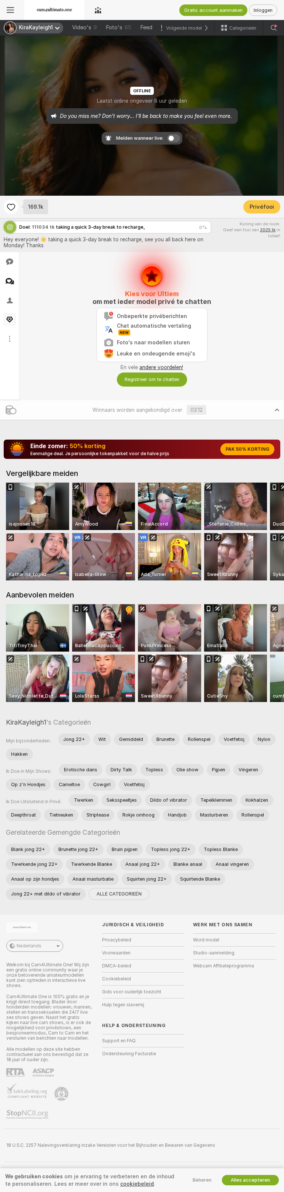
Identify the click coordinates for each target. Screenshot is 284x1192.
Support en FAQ (119, 1040)
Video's (84, 27)
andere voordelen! (161, 367)
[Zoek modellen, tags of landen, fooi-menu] (273, 28)
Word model (206, 940)
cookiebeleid (137, 1184)
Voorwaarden (116, 953)
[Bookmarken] (11, 206)
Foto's (118, 27)
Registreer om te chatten (152, 379)
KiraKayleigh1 (26, 722)
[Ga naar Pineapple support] (62, 1094)
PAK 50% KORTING (247, 449)
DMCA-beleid (116, 965)
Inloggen (263, 10)
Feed (146, 27)
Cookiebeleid (116, 978)
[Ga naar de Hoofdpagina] (54, 10)
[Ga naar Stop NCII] (28, 1114)
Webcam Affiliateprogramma (223, 965)
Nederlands (29, 945)
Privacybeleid (116, 940)
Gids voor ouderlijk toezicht (131, 991)
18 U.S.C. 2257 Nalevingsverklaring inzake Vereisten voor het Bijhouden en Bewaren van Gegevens (110, 1145)
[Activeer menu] (10, 10)
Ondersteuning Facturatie (129, 1053)
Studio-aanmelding (213, 953)
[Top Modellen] (98, 10)
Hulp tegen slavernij (123, 1004)
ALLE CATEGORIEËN (119, 894)
